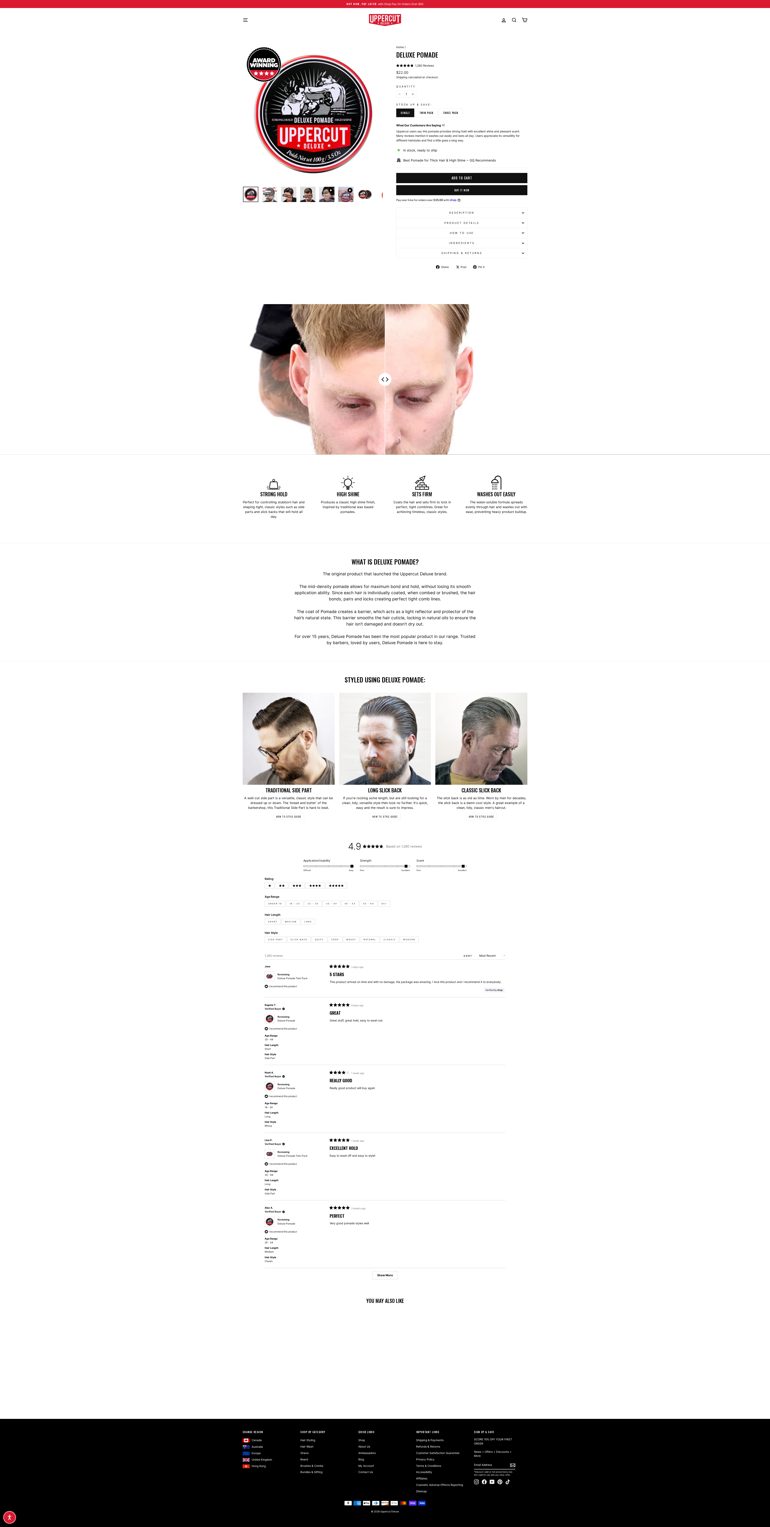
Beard (304, 1459)
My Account (366, 1465)
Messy (351, 939)
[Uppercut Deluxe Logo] (385, 20)
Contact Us (365, 1472)
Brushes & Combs (311, 1465)
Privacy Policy (425, 1459)
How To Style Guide (288, 816)
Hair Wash (306, 1446)
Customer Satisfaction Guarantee (437, 1453)
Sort (469, 955)
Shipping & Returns (461, 253)
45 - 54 (350, 904)
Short (272, 922)
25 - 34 (313, 904)
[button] (415, 65)
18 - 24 (295, 904)
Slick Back (299, 939)
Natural (370, 939)
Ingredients (461, 243)
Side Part (275, 939)
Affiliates (421, 1478)
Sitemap (421, 1491)
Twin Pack (426, 113)
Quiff (319, 939)
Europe (256, 1453)
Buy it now (461, 190)
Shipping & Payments (430, 1440)
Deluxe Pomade (286, 1020)
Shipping (401, 77)
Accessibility (424, 1472)
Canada (257, 1440)
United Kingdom (262, 1459)
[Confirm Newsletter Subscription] (512, 1465)
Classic (390, 939)
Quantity (406, 86)
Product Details (461, 222)
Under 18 (275, 904)
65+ (384, 904)
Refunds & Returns (428, 1446)
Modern (409, 939)
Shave (304, 1453)
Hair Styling (307, 1440)
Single (405, 113)
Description (461, 212)
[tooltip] (443, 125)
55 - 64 (368, 904)
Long (308, 922)
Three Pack (450, 113)
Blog (361, 1459)
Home (400, 47)
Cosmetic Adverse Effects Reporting (439, 1484)
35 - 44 (331, 904)
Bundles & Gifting (311, 1472)
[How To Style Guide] (289, 739)
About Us (364, 1446)
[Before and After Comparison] (385, 379)
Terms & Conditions (428, 1465)
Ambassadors (367, 1453)
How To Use (462, 233)
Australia (257, 1446)
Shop (361, 1440)
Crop (335, 939)
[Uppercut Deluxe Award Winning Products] (264, 64)
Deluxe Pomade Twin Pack (293, 978)
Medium (291, 922)
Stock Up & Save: (414, 104)
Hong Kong (259, 1466)
